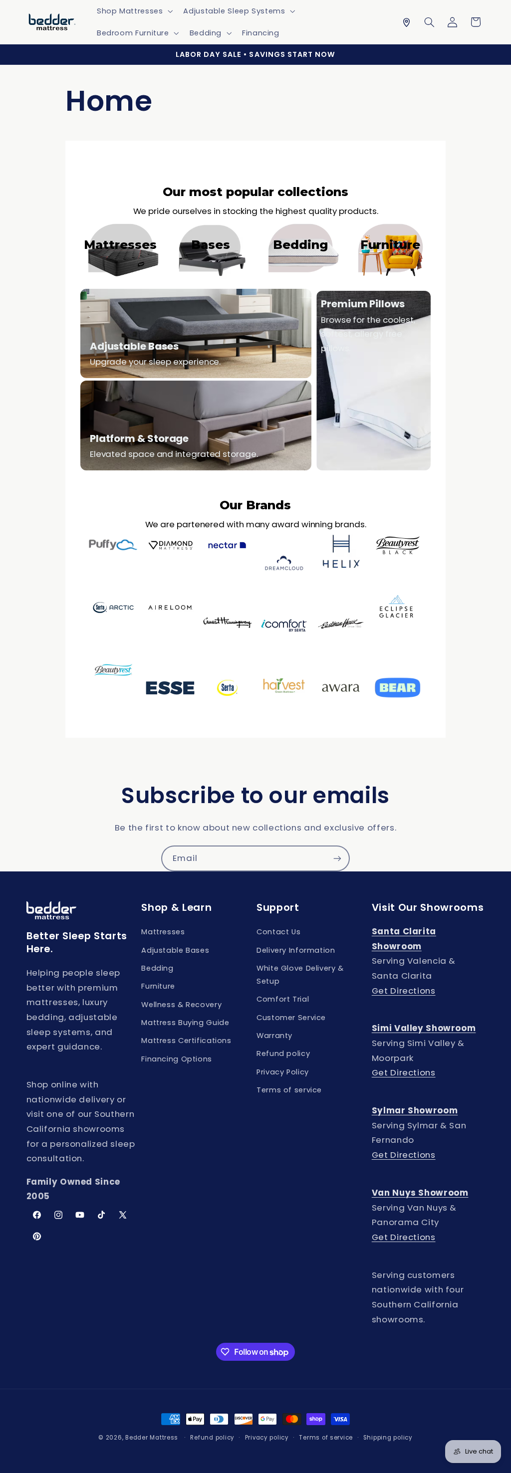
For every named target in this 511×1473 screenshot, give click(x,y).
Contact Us (278, 932)
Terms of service (289, 1090)
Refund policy (283, 1053)
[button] (133, 11)
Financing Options (176, 1059)
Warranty (274, 1036)
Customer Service (291, 1018)
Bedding (157, 968)
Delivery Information (295, 950)
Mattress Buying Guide (185, 1023)
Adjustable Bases (175, 950)
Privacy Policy (282, 1072)
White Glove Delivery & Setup (300, 974)
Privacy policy (267, 1438)
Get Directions (404, 991)
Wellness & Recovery (181, 1005)
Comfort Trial (282, 999)
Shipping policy (388, 1438)
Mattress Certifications (186, 1041)
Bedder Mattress (151, 1438)
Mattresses (163, 932)
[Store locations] (406, 21)
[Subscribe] (337, 858)
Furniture (158, 986)
